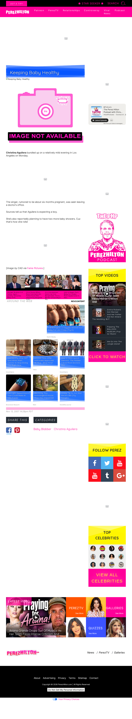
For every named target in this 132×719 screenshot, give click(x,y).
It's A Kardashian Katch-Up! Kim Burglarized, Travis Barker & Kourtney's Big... (52, 295)
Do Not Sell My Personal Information (66, 689)
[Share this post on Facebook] (9, 430)
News (90, 652)
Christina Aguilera (65, 429)
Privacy (62, 678)
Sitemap (82, 678)
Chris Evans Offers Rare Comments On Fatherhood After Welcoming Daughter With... (34, 295)
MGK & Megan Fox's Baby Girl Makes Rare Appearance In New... (71, 295)
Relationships (71, 10)
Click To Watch (107, 357)
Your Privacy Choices (68, 699)
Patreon (39, 10)
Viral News (107, 12)
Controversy (92, 10)
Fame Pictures (35, 268)
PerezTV (53, 10)
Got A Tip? (16, 4)
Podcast (120, 10)
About (37, 678)
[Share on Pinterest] (17, 430)
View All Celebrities (107, 578)
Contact (93, 678)
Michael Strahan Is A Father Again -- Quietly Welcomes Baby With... (15, 295)
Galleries (119, 652)
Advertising (49, 678)
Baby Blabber (42, 429)
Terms (72, 678)
